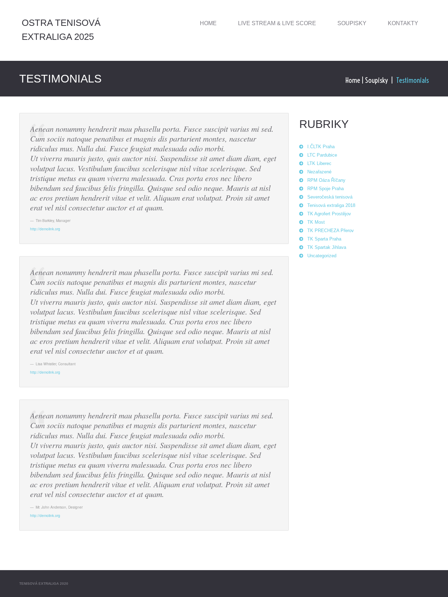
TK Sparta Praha (324, 239)
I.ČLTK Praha (321, 146)
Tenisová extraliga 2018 (331, 205)
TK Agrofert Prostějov (329, 213)
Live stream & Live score (277, 23)
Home (208, 23)
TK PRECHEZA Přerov (330, 230)
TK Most (316, 222)
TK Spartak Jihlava (326, 247)
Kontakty (403, 23)
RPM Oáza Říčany (326, 180)
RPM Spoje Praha (325, 188)
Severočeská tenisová (329, 197)
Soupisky (351, 23)
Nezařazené (319, 171)
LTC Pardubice (322, 155)
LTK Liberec (319, 163)
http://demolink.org (45, 228)
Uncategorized (321, 255)
